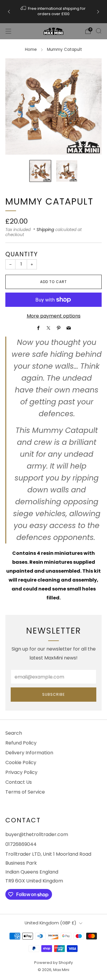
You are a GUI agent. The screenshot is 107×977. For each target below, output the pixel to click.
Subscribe (53, 694)
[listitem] (53, 11)
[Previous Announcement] (8, 11)
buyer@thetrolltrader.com (36, 834)
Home (31, 49)
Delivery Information (29, 752)
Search (13, 733)
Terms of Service (25, 791)
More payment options (54, 315)
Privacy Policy (21, 772)
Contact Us (18, 782)
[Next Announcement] (98, 11)
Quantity (21, 254)
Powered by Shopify (53, 962)
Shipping (45, 230)
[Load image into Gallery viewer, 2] (67, 171)
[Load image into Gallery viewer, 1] (40, 171)
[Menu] (8, 31)
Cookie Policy (20, 762)
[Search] (99, 31)
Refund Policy (21, 742)
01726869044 (21, 844)
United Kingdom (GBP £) (50, 923)
